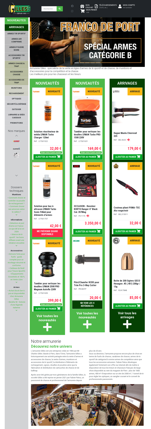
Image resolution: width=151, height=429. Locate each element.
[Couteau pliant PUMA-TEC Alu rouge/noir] (127, 187)
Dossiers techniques (16, 189)
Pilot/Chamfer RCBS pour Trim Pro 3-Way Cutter (86, 284)
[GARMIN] (16, 148)
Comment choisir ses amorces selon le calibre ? (16, 209)
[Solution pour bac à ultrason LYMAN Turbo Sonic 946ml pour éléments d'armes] (47, 187)
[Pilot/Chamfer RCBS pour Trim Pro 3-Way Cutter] (87, 261)
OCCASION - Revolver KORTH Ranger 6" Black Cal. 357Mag (85, 209)
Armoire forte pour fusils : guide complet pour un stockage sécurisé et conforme (16, 259)
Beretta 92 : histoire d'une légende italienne (17, 305)
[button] (16, 215)
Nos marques (16, 131)
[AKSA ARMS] (16, 162)
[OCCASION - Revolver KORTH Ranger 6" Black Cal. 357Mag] (87, 187)
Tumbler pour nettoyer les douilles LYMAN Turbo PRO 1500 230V (87, 134)
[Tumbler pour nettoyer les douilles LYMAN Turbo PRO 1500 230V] (87, 112)
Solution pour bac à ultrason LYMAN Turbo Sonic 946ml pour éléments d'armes (45, 210)
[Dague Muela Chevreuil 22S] (127, 112)
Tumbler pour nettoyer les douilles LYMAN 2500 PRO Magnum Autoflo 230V (47, 286)
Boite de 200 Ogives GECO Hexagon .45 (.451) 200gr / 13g (127, 283)
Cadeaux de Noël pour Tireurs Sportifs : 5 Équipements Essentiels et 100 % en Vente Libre (16, 274)
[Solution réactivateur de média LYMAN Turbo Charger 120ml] (47, 112)
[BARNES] (16, 141)
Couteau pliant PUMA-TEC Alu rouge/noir (127, 209)
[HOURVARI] (16, 169)
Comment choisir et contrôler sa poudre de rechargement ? (16, 200)
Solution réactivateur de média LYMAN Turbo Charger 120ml (46, 134)
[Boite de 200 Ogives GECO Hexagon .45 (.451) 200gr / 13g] (127, 261)
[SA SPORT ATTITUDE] (16, 155)
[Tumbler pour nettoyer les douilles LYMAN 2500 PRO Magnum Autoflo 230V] (47, 264)
